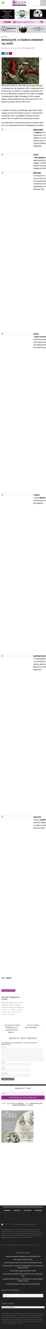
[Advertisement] (23, 1179)
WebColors (36, 1245)
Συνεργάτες (17, 1210)
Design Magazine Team (15, 48)
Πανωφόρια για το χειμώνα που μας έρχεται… (11, 1029)
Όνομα (3, 1062)
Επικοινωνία (38, 1210)
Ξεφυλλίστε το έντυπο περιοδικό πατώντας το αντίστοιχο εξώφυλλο (23, 1207)
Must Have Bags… (31, 1027)
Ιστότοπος (4, 1073)
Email (3, 1068)
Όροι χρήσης (27, 1210)
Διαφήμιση (7, 1210)
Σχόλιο (3, 1047)
